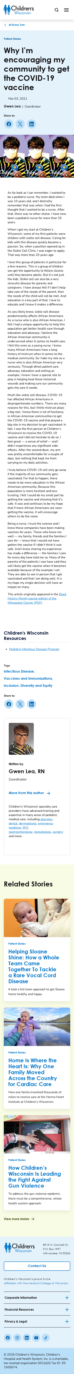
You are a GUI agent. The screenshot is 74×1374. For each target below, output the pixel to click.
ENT (25, 828)
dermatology (27, 823)
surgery (58, 832)
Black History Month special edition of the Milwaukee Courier (37, 598)
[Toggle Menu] (66, 9)
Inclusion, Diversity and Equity (28, 686)
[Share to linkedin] (32, 124)
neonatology (42, 832)
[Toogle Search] (56, 9)
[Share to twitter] (21, 124)
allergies (46, 819)
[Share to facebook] (9, 124)
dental (13, 823)
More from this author (26, 793)
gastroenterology (20, 832)
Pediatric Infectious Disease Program (34, 649)
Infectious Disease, (19, 671)
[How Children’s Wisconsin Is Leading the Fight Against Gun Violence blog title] (37, 1134)
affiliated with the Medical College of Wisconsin (36, 1283)
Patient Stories (12, 39)
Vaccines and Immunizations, (28, 678)
